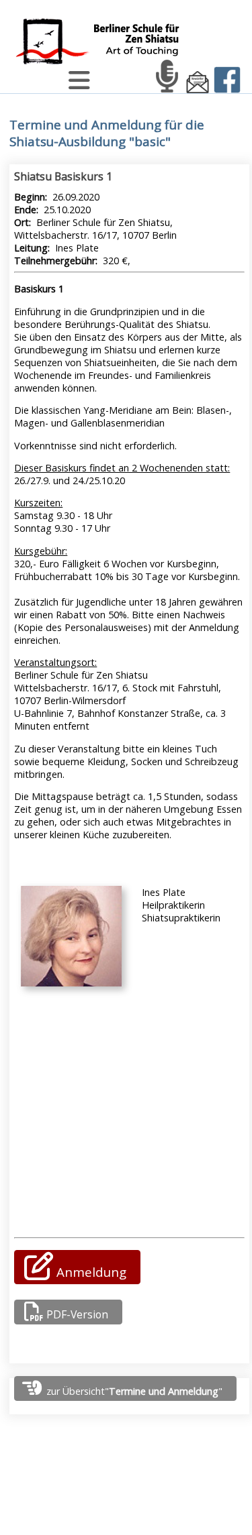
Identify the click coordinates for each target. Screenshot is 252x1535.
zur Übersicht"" (133, 1391)
